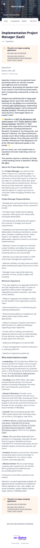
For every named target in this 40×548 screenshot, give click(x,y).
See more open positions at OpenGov (20, 524)
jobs (6, 21)
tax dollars (17, 103)
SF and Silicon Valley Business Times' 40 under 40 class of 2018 (18, 374)
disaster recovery (9, 110)
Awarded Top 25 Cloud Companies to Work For (16, 424)
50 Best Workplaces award (17, 429)
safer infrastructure (17, 105)
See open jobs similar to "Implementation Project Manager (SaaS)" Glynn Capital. (19, 58)
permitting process (13, 108)
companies (15, 21)
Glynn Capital (17, 6)
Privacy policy (15, 543)
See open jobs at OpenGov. (16, 53)
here (19, 416)
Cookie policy (25, 543)
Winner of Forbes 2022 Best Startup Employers (18, 426)
